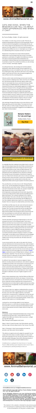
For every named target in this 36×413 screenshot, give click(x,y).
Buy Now (25, 122)
